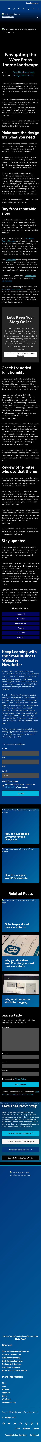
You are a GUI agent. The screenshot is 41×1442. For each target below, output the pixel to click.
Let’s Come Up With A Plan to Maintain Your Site (20, 354)
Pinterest (21, 633)
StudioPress (11, 260)
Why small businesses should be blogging (17, 1001)
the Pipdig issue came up (12, 289)
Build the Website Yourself (19, 1150)
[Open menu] (37, 17)
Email (21, 637)
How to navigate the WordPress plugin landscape (17, 836)
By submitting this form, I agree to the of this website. (20, 786)
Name (4, 1054)
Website (5, 1070)
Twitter (22, 619)
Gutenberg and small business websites (17, 926)
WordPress (27, 75)
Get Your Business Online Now (19, 1133)
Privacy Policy (20, 1079)
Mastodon (21, 623)
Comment (6, 1027)
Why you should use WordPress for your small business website (19, 963)
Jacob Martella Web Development (20, 1412)
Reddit (21, 628)
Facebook (21, 614)
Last (3, 766)
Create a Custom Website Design (19, 1142)
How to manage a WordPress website (16, 876)
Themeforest (30, 276)
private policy (10, 787)
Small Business (21, 72)
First (4, 757)
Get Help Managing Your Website (20, 1158)
